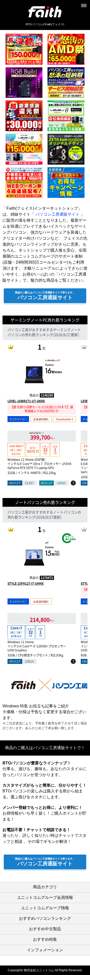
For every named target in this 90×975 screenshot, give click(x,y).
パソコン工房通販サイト (58, 214)
